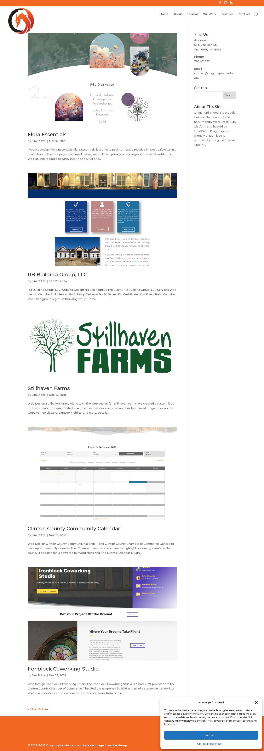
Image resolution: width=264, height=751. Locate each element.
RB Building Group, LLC (57, 274)
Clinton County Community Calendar (74, 528)
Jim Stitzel (39, 141)
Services (227, 14)
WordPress (221, 122)
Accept (211, 735)
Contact (244, 14)
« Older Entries (38, 709)
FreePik (199, 145)
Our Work (209, 14)
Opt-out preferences (209, 743)
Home (164, 14)
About (177, 14)
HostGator (201, 131)
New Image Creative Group (107, 745)
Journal (192, 14)
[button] (256, 702)
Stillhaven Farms (49, 388)
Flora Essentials (47, 134)
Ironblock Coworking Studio (63, 669)
